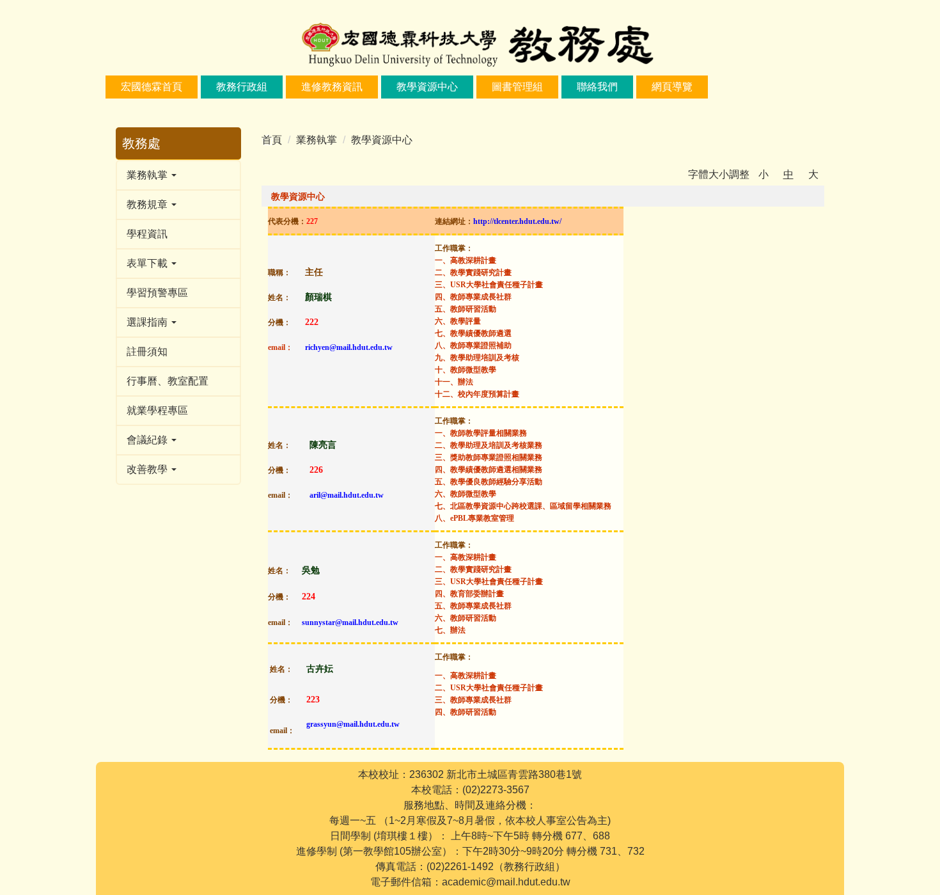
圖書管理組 (517, 86)
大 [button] (813, 174)
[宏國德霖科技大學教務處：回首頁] (470, 45)
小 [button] (763, 174)
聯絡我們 (597, 86)
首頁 (272, 139)
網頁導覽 (672, 86)
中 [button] (788, 174)
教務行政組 (241, 86)
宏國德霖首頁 (151, 86)
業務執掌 (316, 139)
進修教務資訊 (332, 86)
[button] (178, 175)
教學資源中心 (427, 86)
